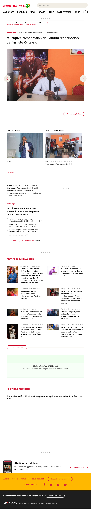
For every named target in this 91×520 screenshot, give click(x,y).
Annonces (8, 12)
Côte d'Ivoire (64, 12)
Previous (7, 78)
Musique (42, 23)
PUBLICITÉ (45, 18)
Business (22, 12)
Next (83, 78)
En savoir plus (79, 467)
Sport (42, 12)
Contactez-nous (55, 496)
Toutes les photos (74, 114)
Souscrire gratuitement (60, 479)
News (33, 12)
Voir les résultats (28, 240)
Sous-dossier (30, 23)
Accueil (10, 23)
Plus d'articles (17, 347)
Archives (38, 240)
